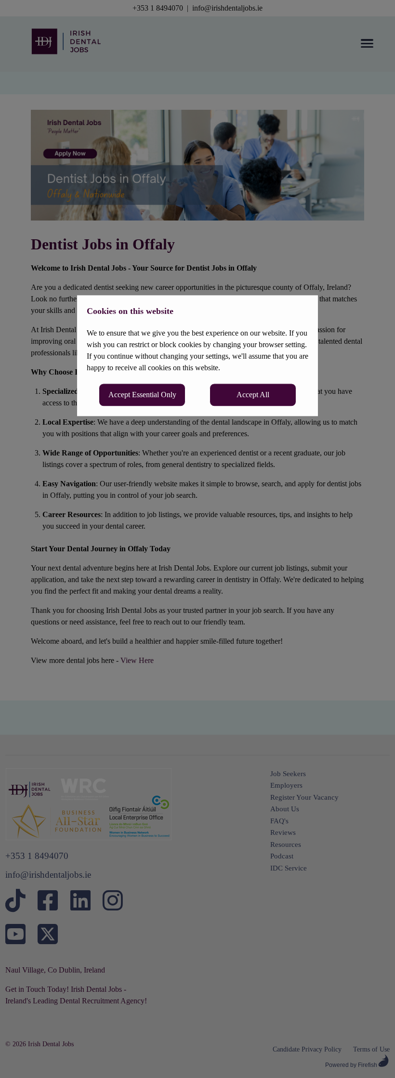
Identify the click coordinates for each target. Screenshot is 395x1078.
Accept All (253, 394)
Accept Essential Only (142, 394)
